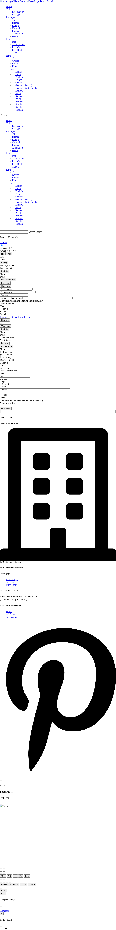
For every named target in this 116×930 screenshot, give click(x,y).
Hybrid (21, 317)
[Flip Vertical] (4, 873)
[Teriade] (35, 395)
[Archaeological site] (15, 371)
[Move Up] (7, 882)
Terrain (28, 317)
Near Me (5, 320)
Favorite (4, 343)
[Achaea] (16, 379)
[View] (35, 397)
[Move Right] (4, 882)
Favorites (5, 283)
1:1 (15, 876)
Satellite (13, 317)
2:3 (20, 876)
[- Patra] (16, 387)
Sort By (4, 271)
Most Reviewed (8, 280)
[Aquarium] (15, 368)
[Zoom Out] (4, 868)
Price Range (6, 346)
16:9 (3, 876)
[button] (58, 928)
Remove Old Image (9, 884)
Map (9, 254)
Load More (5, 408)
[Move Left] (1, 882)
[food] (35, 392)
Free (27, 876)
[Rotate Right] (4, 871)
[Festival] (35, 390)
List (2, 254)
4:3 (9, 876)
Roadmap (4, 317)
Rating (4, 262)
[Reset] (1, 879)
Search (32, 232)
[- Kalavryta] (16, 384)
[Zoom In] (1, 868)
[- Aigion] (16, 381)
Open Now (5, 286)
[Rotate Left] (1, 871)
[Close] (1, 780)
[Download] (4, 879)
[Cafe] (15, 376)
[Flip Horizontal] (1, 873)
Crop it (32, 884)
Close (23, 884)
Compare (4, 910)
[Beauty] (15, 373)
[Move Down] (10, 882)
